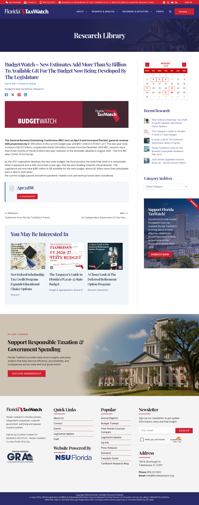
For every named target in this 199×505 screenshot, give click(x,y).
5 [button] (159, 79)
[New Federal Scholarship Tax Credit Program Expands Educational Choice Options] (146, 121)
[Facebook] (164, 2)
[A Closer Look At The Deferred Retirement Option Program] (146, 140)
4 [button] (153, 79)
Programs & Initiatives (135, 11)
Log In (188, 2)
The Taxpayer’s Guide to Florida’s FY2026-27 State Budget (66, 279)
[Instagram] (168, 2)
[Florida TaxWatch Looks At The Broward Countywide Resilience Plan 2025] (146, 149)
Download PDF (28, 196)
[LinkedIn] (176, 2)
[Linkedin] (25, 94)
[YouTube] (172, 2)
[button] (85, 11)
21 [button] (172, 88)
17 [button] (147, 88)
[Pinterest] (19, 94)
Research (39, 89)
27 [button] (165, 92)
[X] (12, 94)
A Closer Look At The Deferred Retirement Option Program (102, 279)
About (80, 11)
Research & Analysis (103, 11)
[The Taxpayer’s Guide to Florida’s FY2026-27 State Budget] (146, 132)
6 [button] (165, 79)
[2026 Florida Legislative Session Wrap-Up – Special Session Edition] (146, 160)
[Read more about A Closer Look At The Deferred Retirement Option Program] (105, 256)
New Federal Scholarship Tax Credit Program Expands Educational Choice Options (169, 123)
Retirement (103, 290)
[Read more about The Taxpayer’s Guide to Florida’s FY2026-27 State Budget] (66, 256)
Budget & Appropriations (18, 89)
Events (160, 11)
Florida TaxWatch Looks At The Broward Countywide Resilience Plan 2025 (167, 151)
